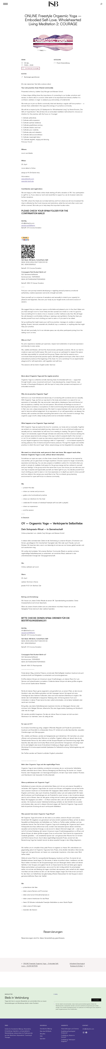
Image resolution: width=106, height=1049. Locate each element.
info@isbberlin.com (88, 1029)
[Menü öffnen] (5, 4)
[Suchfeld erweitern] (101, 3)
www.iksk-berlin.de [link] (27, 181)
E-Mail (56, 994)
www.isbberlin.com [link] (27, 179)
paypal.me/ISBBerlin (28, 225)
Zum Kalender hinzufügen (32, 68)
